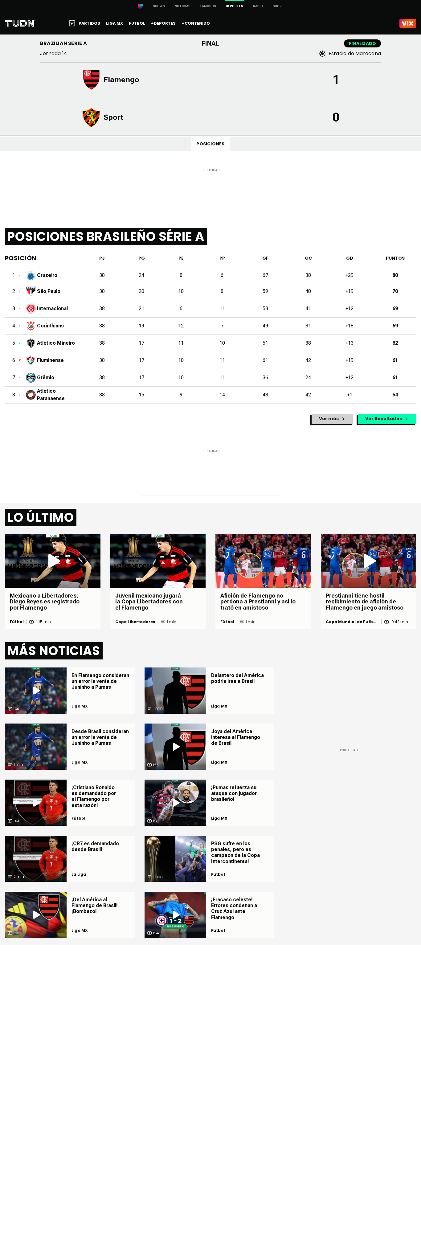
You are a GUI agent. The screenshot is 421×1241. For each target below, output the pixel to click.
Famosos (208, 6)
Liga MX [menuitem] (114, 23)
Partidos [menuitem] (89, 23)
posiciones (210, 144)
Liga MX (80, 706)
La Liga (79, 874)
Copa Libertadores (135, 621)
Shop (277, 6)
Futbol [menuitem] (137, 23)
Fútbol (17, 621)
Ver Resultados (383, 419)
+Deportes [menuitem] (163, 23)
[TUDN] (20, 23)
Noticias (182, 6)
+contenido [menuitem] (196, 23)
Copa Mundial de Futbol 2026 (351, 621)
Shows (159, 6)
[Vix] (407, 23)
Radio (258, 6)
